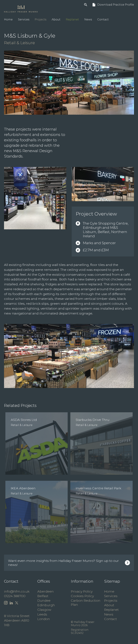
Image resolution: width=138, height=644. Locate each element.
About (56, 19)
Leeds (42, 614)
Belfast (42, 596)
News (88, 19)
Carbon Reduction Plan (85, 602)
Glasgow (44, 610)
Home (8, 19)
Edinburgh (46, 605)
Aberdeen (45, 591)
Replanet (72, 19)
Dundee (43, 600)
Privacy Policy (82, 591)
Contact (103, 19)
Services (23, 19)
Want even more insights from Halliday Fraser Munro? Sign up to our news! (63, 563)
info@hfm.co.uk (16, 591)
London (43, 619)
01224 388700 (14, 596)
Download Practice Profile (113, 5)
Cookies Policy (82, 596)
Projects (40, 19)
